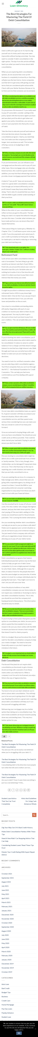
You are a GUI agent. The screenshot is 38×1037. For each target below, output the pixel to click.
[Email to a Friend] (21, 790)
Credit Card (6, 1001)
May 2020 (5, 943)
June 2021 (5, 890)
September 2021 (8, 878)
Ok (19, 1033)
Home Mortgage (8, 1005)
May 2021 (5, 894)
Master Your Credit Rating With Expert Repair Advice (18, 853)
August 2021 (6, 882)
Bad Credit (6, 988)
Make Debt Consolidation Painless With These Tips (18, 833)
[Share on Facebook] (13, 790)
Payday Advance (8, 1013)
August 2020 (6, 931)
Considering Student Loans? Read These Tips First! (18, 846)
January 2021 (6, 911)
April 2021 (5, 898)
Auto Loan (5, 984)
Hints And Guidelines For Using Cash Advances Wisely (28, 801)
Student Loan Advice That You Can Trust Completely (9, 801)
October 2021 (7, 874)
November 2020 (8, 919)
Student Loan (6, 1017)
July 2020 (5, 935)
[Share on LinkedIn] (28, 790)
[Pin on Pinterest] (24, 790)
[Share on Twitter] (17, 790)
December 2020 (7, 915)
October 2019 (7, 972)
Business (5, 996)
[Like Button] (4, 736)
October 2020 (7, 923)
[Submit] (34, 815)
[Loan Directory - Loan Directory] (19, 3)
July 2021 (5, 886)
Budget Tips (19, 11)
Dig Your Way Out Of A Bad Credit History (17, 827)
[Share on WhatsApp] (9, 790)
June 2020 (5, 939)
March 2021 (6, 902)
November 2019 (8, 968)
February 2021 (7, 906)
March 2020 (6, 951)
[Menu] (3, 3)
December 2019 (7, 964)
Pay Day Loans (7, 1009)
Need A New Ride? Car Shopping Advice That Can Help (18, 839)
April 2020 (5, 947)
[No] (35, 1029)
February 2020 (7, 955)
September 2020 (8, 927)
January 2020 (6, 960)
